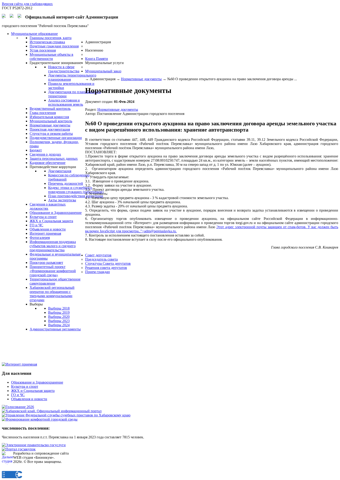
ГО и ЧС (18, 395)
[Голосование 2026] (18, 407)
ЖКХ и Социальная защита (33, 391)
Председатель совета (101, 259)
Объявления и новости (29, 399)
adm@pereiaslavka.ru (160, 231)
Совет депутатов (98, 255)
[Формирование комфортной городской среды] (39, 419)
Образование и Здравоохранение (37, 382)
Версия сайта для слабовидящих (27, 4)
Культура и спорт (24, 386)
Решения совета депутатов (106, 268)
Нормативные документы (141, 79)
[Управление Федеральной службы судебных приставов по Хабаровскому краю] (66, 415)
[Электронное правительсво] (34, 445)
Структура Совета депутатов (108, 263)
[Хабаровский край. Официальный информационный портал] (52, 411)
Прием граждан (97, 272)
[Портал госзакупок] (19, 449)
